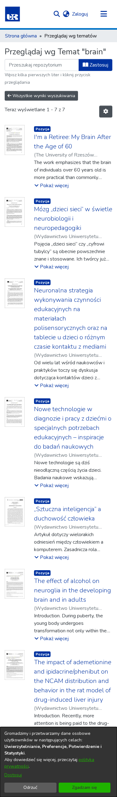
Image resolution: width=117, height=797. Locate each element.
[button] (12, 14)
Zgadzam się (84, 787)
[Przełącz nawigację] (103, 14)
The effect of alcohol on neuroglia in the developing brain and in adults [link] (72, 590)
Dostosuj (13, 775)
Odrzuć (30, 787)
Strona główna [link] (21, 35)
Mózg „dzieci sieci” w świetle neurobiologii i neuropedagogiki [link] (73, 218)
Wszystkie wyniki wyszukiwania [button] (43, 96)
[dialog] (58, 762)
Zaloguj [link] (80, 14)
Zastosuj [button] (98, 65)
